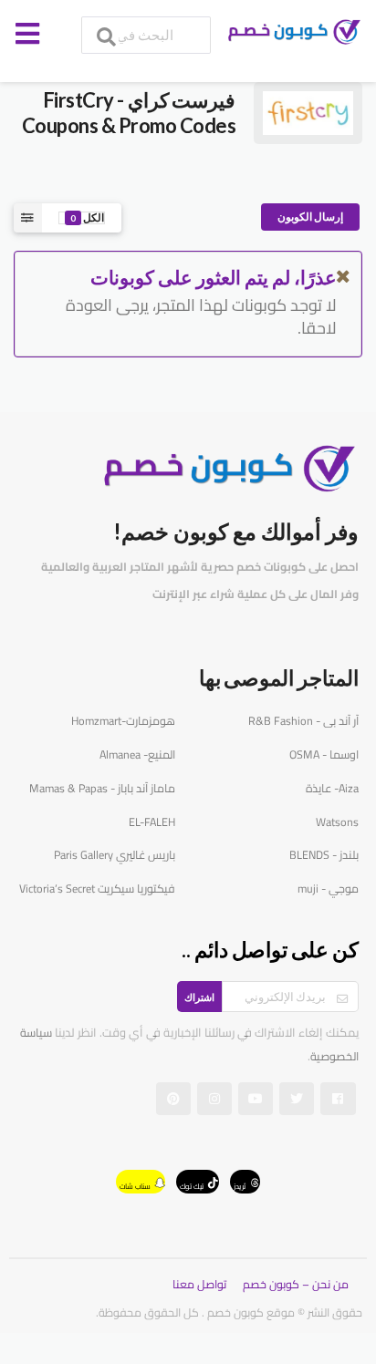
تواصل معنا (199, 1284)
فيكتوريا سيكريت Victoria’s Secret (97, 888)
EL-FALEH (152, 821)
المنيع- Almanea (137, 754)
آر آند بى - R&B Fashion (303, 720)
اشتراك (199, 997)
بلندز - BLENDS (324, 854)
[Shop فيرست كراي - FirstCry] (308, 112)
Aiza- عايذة (332, 788)
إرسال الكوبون (310, 216)
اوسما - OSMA (324, 754)
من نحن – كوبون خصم (296, 1284)
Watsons (337, 821)
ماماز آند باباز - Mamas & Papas (102, 788)
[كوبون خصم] (290, 32)
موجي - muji (328, 888)
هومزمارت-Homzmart (123, 720)
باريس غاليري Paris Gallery (114, 854)
